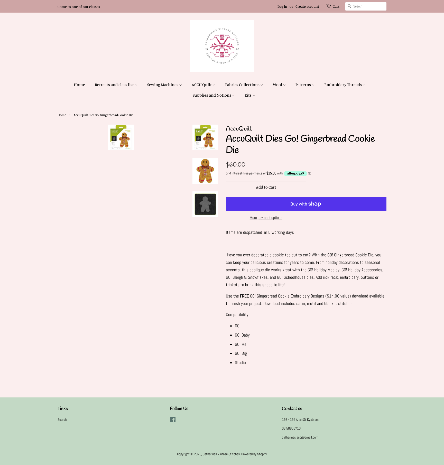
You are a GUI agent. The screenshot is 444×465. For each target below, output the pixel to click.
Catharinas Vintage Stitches (221, 454)
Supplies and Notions (212, 95)
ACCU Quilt (202, 84)
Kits (248, 95)
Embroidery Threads (343, 84)
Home (79, 84)
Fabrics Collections (242, 84)
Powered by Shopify (254, 454)
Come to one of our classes (79, 6)
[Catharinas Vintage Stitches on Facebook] (173, 420)
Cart (336, 6)
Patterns (303, 84)
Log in (282, 6)
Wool (278, 84)
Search (62, 419)
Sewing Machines (163, 84)
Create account (307, 6)
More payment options (266, 217)
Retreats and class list (115, 84)
